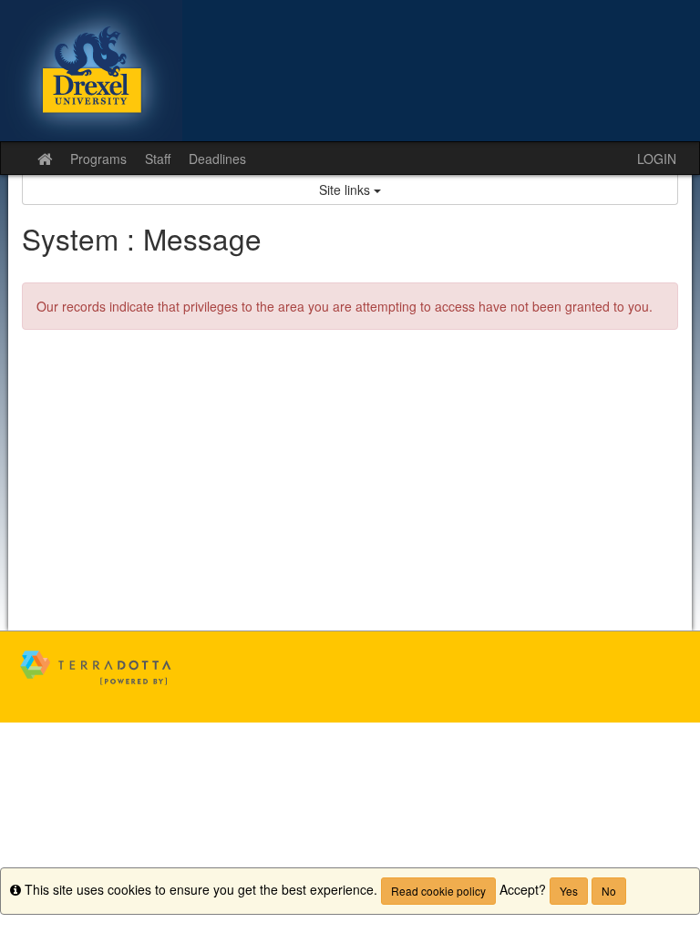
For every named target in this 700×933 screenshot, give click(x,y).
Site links (346, 189)
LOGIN (656, 158)
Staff (157, 158)
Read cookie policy (438, 890)
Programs (98, 158)
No (609, 890)
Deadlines (217, 158)
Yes (569, 890)
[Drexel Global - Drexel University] (350, 70)
